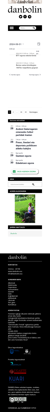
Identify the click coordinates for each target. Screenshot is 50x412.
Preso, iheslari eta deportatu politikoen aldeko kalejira (26, 145)
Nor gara (11, 302)
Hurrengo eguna (34, 75)
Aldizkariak (12, 298)
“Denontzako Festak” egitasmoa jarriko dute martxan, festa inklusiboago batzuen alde (24, 326)
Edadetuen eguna (25, 163)
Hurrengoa (33, 112)
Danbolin (13, 233)
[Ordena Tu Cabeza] (19, 408)
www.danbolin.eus (15, 271)
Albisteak (11, 283)
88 (21, 112)
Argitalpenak (13, 296)
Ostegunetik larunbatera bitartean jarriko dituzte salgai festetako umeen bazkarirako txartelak (25, 320)
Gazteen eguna (23, 155)
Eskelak (11, 291)
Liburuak (11, 300)
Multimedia (12, 285)
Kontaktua (12, 304)
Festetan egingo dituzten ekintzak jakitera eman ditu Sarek (24, 315)
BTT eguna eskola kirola (26, 55)
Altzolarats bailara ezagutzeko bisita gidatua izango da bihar (22, 334)
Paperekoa (12, 287)
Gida (10, 294)
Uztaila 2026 (13, 331)
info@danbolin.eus (15, 274)
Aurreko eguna (15, 75)
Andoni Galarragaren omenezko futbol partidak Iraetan (27, 132)
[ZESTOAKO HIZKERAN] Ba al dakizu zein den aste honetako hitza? (24, 338)
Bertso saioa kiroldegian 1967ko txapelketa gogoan (27, 66)
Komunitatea (13, 289)
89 (26, 112)
